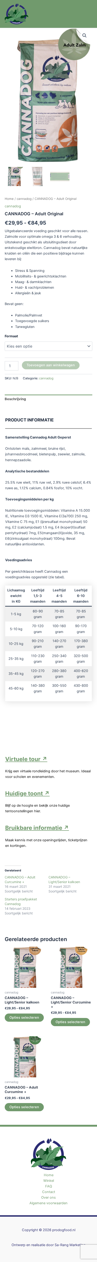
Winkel (48, 1181)
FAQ (48, 1186)
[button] (84, 35)
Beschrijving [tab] (15, 399)
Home (9, 199)
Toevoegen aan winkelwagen (51, 365)
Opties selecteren (24, 1017)
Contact (48, 1192)
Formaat (11, 336)
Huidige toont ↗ (27, 793)
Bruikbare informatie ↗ (37, 827)
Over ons (48, 1197)
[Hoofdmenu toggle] (87, 13)
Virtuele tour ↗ (26, 759)
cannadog (24, 199)
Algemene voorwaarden (48, 1203)
